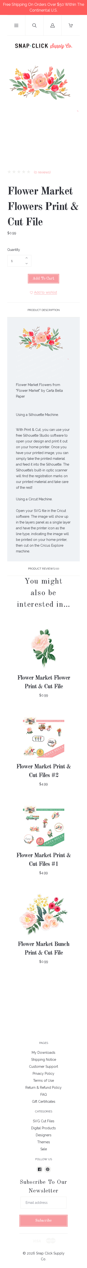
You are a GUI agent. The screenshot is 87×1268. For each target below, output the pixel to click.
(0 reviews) (42, 172)
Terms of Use (43, 1080)
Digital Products (43, 1128)
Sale (43, 1149)
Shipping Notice (43, 1059)
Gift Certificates (43, 1101)
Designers (43, 1135)
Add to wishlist (45, 292)
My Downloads (43, 1052)
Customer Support (43, 1066)
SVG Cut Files (43, 1121)
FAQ (43, 1094)
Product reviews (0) (43, 568)
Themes (43, 1142)
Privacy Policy (43, 1073)
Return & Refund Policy (43, 1087)
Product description (44, 310)
